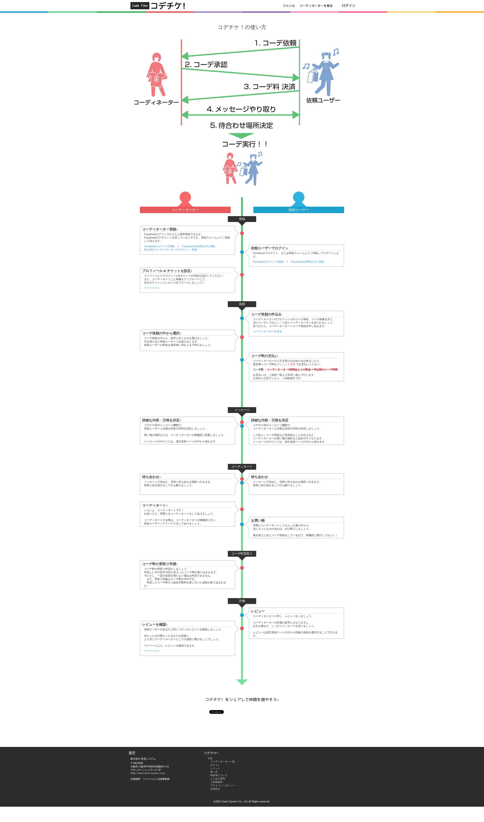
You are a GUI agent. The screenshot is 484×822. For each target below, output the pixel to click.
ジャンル (289, 6)
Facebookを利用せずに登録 (198, 246)
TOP (210, 758)
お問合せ (215, 788)
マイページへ (152, 287)
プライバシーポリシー (222, 785)
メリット (215, 768)
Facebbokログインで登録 (159, 246)
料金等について (218, 775)
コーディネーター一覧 (222, 761)
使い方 (214, 771)
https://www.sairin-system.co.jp (147, 773)
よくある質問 (217, 778)
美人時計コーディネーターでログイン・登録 (170, 249)
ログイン (348, 5)
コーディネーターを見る (316, 6)
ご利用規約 (216, 782)
